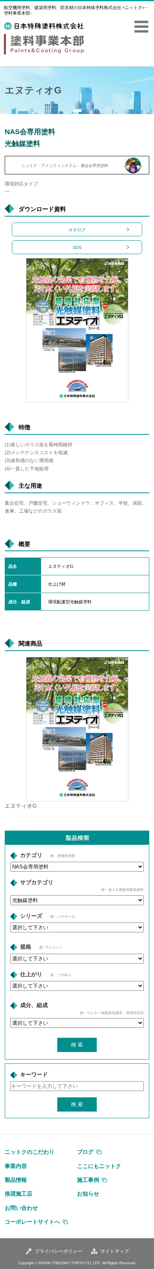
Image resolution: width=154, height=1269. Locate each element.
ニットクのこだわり (29, 1152)
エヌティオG (21, 806)
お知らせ (88, 1193)
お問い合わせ (21, 1208)
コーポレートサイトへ (32, 1221)
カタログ (77, 229)
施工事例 (88, 1180)
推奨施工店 (18, 1193)
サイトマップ (114, 1251)
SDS (77, 247)
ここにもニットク (99, 1166)
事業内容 (16, 1166)
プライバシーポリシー (58, 1251)
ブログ (85, 1152)
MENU (141, 27)
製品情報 (16, 1180)
